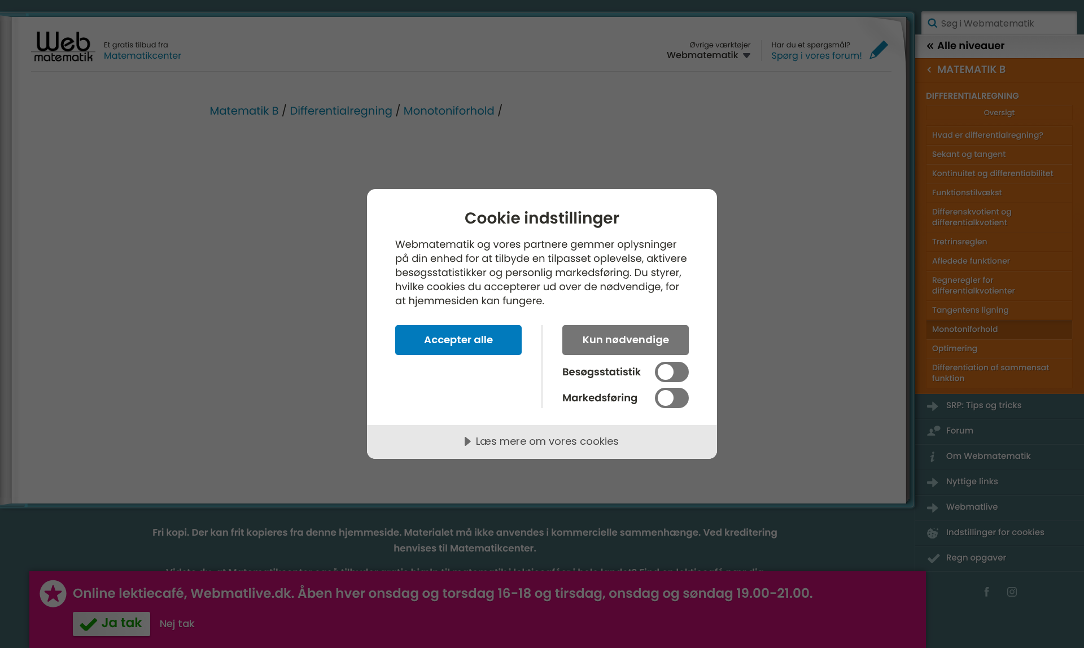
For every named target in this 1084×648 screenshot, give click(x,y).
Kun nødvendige (626, 339)
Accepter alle (458, 339)
